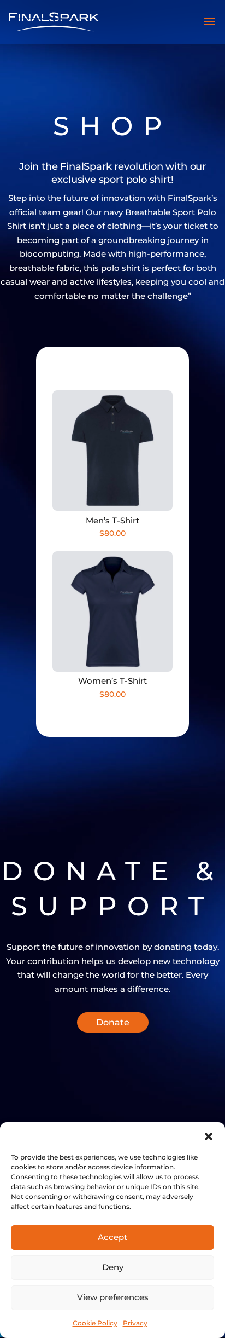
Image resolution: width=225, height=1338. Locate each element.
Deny (112, 1267)
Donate (112, 1022)
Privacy (135, 1323)
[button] (208, 1136)
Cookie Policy (95, 1323)
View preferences (113, 1297)
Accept (112, 1237)
